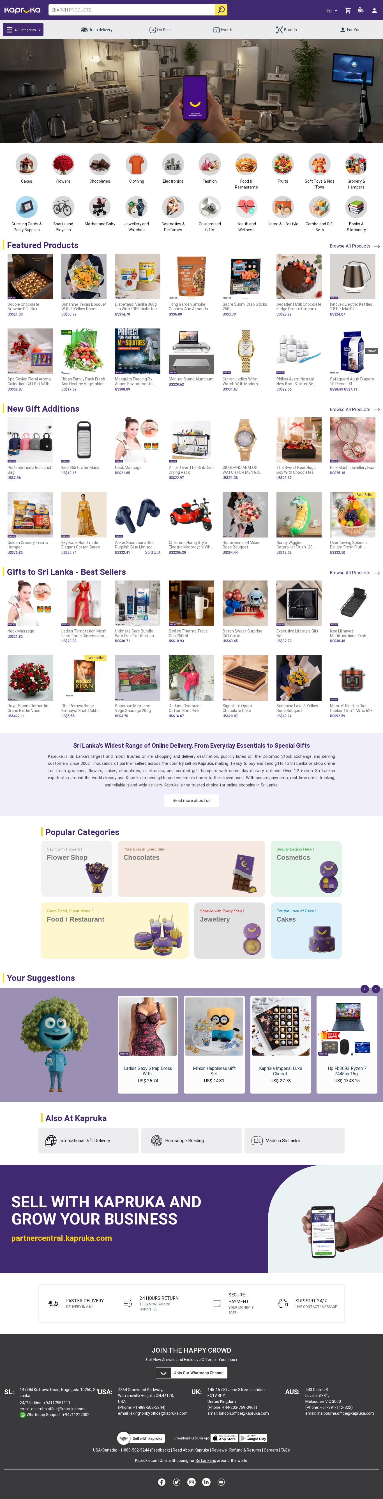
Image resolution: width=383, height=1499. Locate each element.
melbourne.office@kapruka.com (345, 1413)
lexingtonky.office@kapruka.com (159, 1413)
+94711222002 (75, 1414)
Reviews (219, 1450)
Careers (271, 1450)
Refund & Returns (245, 1450)
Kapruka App (200, 1438)
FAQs (285, 1450)
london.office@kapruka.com (244, 1413)
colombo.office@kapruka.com (58, 1409)
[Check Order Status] (361, 11)
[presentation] (365, 989)
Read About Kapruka (191, 1450)
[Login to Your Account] (375, 10)
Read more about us (192, 800)
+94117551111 (56, 1403)
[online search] (221, 9)
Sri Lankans (205, 1460)
